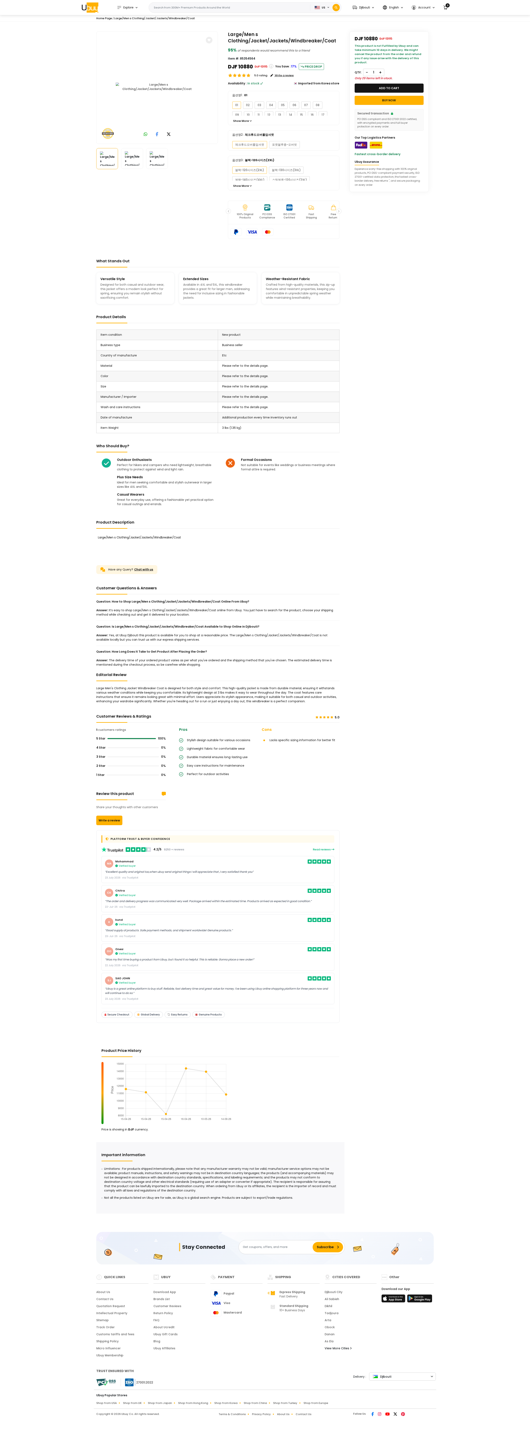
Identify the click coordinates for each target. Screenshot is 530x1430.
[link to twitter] (169, 134)
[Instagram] (380, 1414)
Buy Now (389, 100)
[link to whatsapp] (145, 134)
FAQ (156, 1320)
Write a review (109, 820)
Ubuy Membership (109, 1355)
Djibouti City (333, 1292)
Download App (164, 1292)
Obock (330, 1327)
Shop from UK (132, 1403)
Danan (330, 1334)
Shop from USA (106, 1403)
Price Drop (313, 67)
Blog (156, 1341)
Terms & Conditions (232, 1414)
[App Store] (394, 1300)
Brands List (161, 1299)
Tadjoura (331, 1313)
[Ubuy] (90, 7)
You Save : (282, 66)
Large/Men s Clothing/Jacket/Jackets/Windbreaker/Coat (154, 18)
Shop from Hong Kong (193, 1403)
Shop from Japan (160, 1403)
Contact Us (104, 1299)
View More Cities (337, 1348)
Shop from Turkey (285, 1403)
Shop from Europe (316, 1403)
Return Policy (163, 1313)
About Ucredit (164, 1327)
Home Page (104, 18)
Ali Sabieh (332, 1299)
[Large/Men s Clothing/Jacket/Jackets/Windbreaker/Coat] (157, 87)
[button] (363, 7)
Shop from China (255, 1403)
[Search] (336, 7)
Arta (328, 1320)
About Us (103, 1292)
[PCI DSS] (106, 1382)
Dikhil (328, 1306)
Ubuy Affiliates (164, 1348)
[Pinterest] (403, 1414)
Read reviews (322, 849)
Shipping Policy (107, 1341)
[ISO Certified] (137, 1382)
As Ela (329, 1341)
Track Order (105, 1327)
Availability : (237, 83)
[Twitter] (395, 1414)
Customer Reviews (167, 1306)
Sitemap (102, 1320)
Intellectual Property (111, 1313)
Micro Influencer (108, 1348)
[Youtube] (388, 1414)
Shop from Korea (225, 1403)
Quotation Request (110, 1306)
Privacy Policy (261, 1414)
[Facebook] (373, 1414)
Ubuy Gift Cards (165, 1334)
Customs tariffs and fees (115, 1334)
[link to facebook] (157, 134)
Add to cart (389, 88)
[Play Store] (419, 1300)
